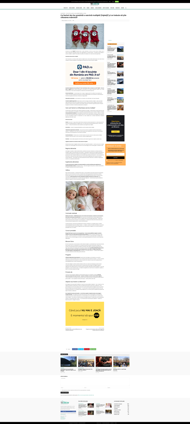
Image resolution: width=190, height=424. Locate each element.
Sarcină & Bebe (63, 13)
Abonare (115, 157)
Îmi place (74, 411)
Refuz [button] (110, 1)
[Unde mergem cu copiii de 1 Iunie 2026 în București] (120, 100)
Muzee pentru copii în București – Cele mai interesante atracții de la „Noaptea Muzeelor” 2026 (111, 108)
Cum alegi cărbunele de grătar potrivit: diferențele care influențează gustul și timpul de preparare (111, 65)
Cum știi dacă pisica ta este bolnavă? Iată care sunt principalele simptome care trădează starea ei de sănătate (82, 413)
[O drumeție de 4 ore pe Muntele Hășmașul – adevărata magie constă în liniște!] (120, 49)
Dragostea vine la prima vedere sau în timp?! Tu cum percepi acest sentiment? (95, 330)
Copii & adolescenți (110, 105)
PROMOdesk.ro (63, 414)
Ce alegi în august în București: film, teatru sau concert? (111, 57)
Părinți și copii (109, 97)
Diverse (108, 62)
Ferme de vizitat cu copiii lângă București (111, 73)
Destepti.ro (62, 417)
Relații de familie (110, 54)
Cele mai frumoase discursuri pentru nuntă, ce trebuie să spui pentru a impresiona (100, 412)
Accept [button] (117, 1)
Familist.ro (110, 40)
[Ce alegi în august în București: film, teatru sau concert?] (120, 57)
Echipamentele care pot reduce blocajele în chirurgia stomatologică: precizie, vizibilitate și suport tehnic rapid (112, 82)
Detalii (113, 1)
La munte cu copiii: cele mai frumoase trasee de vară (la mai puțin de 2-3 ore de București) (111, 91)
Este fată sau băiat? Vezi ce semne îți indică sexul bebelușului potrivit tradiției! (100, 405)
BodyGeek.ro (63, 418)
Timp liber (109, 46)
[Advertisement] (84, 339)
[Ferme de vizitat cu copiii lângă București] (120, 73)
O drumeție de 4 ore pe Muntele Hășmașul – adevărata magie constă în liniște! (112, 49)
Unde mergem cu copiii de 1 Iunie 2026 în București (112, 99)
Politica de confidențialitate (119, 160)
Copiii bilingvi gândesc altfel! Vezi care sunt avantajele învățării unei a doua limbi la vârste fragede (82, 406)
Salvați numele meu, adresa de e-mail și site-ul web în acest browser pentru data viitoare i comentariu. (76, 390)
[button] (126, 8)
